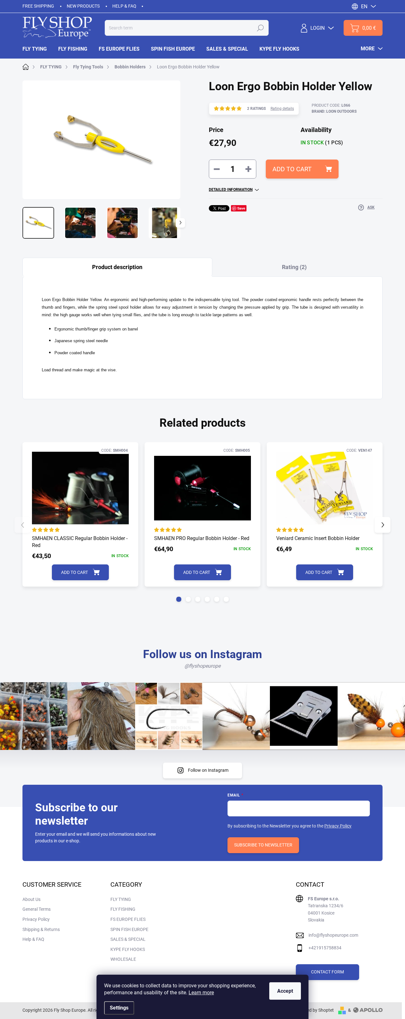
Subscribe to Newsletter (263, 844)
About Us (31, 899)
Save (241, 208)
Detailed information (230, 189)
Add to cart (292, 169)
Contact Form (327, 971)
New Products (83, 6)
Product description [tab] (117, 267)
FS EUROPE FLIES (128, 919)
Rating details (282, 108)
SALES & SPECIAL (128, 939)
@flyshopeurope (202, 666)
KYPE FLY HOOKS (127, 949)
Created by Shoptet (315, 1010)
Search (260, 27)
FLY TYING (120, 899)
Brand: (334, 111)
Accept (285, 991)
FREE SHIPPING (38, 6)
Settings (119, 1008)
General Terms (36, 909)
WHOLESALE (123, 959)
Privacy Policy (338, 825)
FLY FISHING (122, 909)
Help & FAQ (124, 6)
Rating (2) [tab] (294, 267)
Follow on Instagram (208, 770)
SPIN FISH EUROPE (129, 929)
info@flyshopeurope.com (333, 935)
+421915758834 (324, 947)
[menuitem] (37, 49)
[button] (179, 599)
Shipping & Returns (41, 929)
